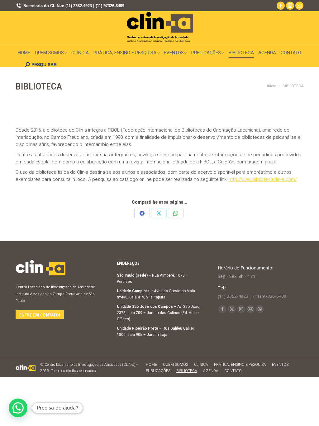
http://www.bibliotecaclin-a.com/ (263, 179)
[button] (18, 408)
